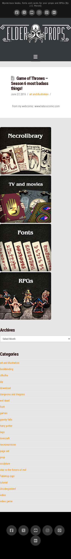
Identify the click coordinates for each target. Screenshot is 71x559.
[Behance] (54, 12)
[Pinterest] (47, 12)
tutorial (4, 482)
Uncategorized (8, 488)
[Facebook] (17, 12)
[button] (35, 56)
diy (1, 382)
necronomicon (8, 444)
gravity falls (6, 419)
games (3, 413)
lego (2, 432)
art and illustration (39, 94)
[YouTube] (32, 12)
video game (6, 501)
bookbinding (6, 369)
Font (2, 407)
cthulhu (4, 375)
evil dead (4, 400)
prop (2, 457)
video (3, 495)
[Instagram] (39, 12)
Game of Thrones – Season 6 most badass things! (29, 83)
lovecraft (5, 438)
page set (4, 451)
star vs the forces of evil (13, 470)
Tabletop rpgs (7, 476)
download (5, 388)
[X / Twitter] (24, 12)
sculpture (5, 463)
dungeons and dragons (12, 394)
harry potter (6, 426)
